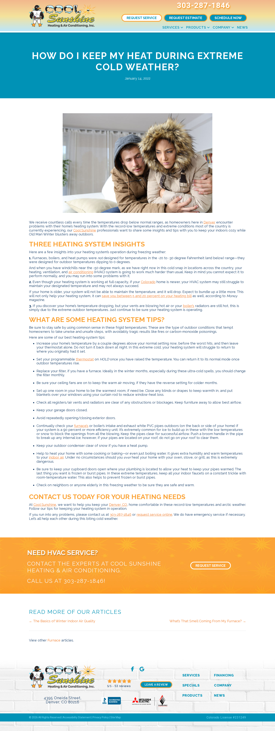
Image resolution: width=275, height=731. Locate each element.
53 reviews (122, 686)
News (242, 27)
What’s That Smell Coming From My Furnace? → (207, 621)
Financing (224, 675)
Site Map (115, 717)
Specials (191, 685)
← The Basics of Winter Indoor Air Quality (62, 621)
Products (196, 27)
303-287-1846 (203, 5)
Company (221, 27)
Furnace (54, 640)
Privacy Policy (101, 717)
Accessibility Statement (77, 717)
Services (171, 27)
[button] (182, 27)
